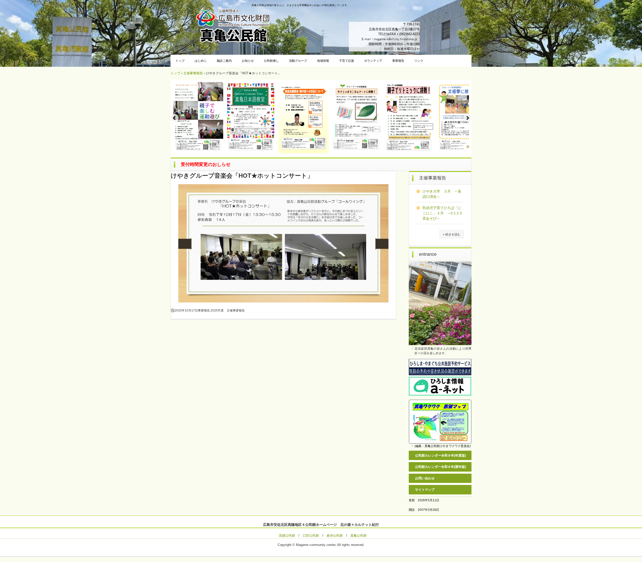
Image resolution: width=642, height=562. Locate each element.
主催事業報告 (193, 73)
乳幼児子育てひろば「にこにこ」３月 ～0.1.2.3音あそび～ (442, 213)
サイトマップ (425, 489)
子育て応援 (346, 61)
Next (467, 118)
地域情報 (323, 61)
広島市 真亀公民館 (233, 26)
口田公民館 (311, 535)
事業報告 (398, 61)
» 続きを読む (451, 234)
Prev (175, 118)
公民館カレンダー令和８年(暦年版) (440, 467)
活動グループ (298, 61)
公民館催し (271, 61)
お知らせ (248, 61)
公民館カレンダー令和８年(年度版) (440, 455)
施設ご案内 (224, 61)
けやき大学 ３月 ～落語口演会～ (442, 194)
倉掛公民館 (335, 535)
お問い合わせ (425, 478)
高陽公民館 (287, 535)
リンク (418, 61)
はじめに (201, 61)
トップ (180, 61)
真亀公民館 (358, 535)
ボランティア (373, 61)
